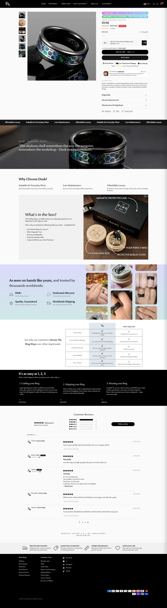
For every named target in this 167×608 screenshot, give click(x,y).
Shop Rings (53, 4)
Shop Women (23, 569)
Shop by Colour (24, 572)
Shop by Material (24, 575)
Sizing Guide (65, 4)
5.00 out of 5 (49, 423)
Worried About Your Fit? (110, 100)
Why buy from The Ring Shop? (112, 105)
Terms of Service (46, 578)
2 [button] (82, 522)
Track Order (44, 567)
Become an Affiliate (47, 581)
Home (43, 4)
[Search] (157, 4)
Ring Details (106, 95)
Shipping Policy (46, 572)
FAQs (42, 564)
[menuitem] (43, 4)
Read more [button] (69, 486)
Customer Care (46, 557)
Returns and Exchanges (48, 569)
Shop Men (22, 567)
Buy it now (125, 57)
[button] (73, 419)
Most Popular (23, 564)
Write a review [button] (123, 424)
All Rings (21, 561)
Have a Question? (79, 4)
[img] (68, 442)
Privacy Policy (45, 575)
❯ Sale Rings (106, 4)
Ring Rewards (45, 561)
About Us (94, 4)
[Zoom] (92, 16)
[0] (160, 4)
